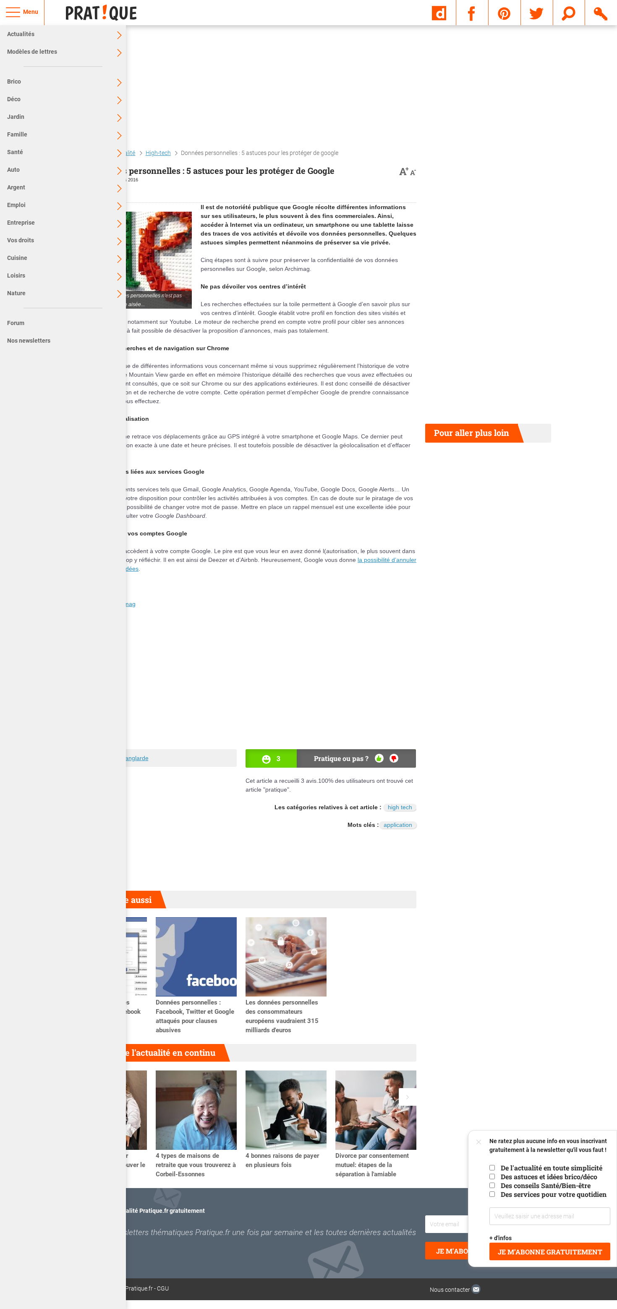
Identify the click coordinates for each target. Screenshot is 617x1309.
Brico (14, 81)
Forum (15, 323)
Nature (16, 293)
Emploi (16, 205)
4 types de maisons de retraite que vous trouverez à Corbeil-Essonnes (196, 1165)
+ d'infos (501, 1238)
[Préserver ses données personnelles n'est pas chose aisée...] (129, 260)
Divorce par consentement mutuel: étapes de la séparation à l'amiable (372, 1165)
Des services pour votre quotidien (554, 1194)
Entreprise (21, 222)
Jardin (15, 116)
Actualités (20, 34)
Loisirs (16, 275)
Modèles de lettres (32, 51)
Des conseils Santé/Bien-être (546, 1185)
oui (379, 758)
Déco (14, 99)
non (394, 758)
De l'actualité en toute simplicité (551, 1167)
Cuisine (17, 257)
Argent (16, 187)
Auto (13, 169)
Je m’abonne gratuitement (550, 1251)
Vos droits (20, 240)
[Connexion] (601, 12)
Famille (17, 134)
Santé (15, 152)
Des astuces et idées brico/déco (549, 1176)
